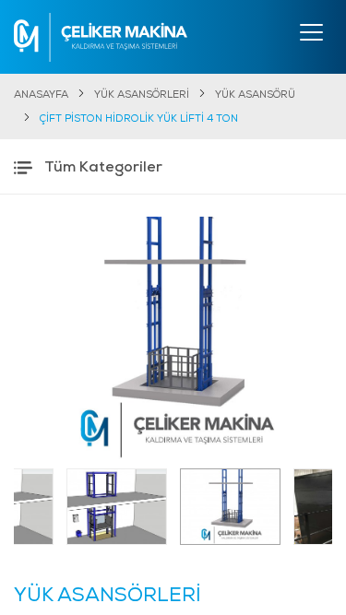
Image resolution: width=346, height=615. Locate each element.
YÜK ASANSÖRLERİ (141, 95)
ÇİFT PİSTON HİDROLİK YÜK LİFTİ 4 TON (139, 119)
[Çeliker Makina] (100, 37)
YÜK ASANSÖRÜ (255, 95)
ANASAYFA (41, 95)
